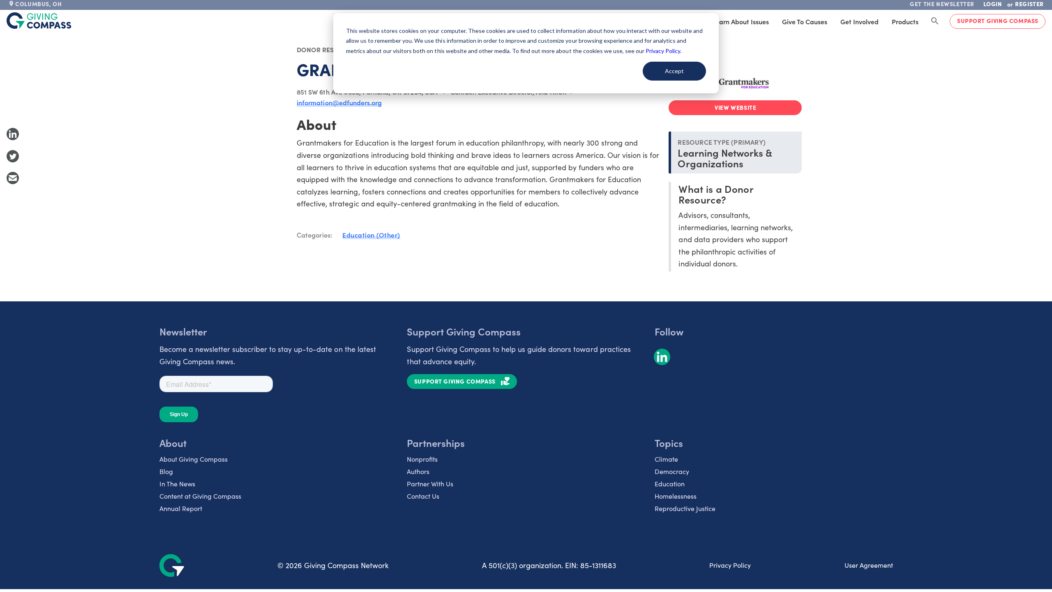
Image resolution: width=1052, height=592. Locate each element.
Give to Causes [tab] (804, 21)
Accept (674, 70)
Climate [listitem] (666, 459)
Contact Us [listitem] (423, 496)
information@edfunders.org (339, 102)
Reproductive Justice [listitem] (685, 508)
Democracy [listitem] (672, 471)
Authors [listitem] (418, 471)
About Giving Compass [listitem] (193, 459)
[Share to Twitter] (13, 156)
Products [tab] (905, 21)
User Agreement (868, 565)
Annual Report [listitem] (180, 508)
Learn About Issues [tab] (740, 21)
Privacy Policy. (663, 50)
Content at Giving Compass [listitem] (200, 496)
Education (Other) (371, 234)
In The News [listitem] (177, 483)
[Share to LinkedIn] (13, 134)
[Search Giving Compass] (935, 21)
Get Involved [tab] (859, 21)
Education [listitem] (670, 483)
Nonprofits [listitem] (422, 459)
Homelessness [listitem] (676, 496)
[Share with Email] (13, 178)
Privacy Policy (730, 565)
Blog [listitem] (166, 471)
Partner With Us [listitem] (430, 483)
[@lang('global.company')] (39, 20)
